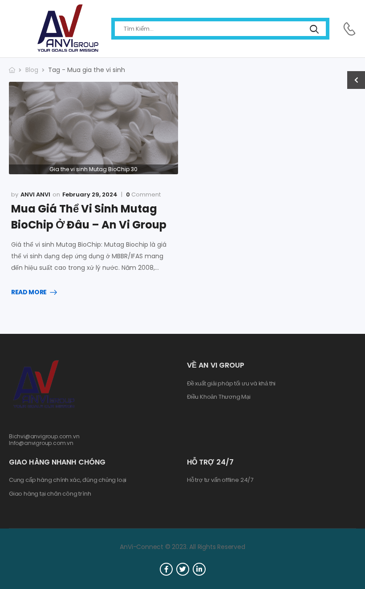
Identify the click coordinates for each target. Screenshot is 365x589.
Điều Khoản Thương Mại (219, 397)
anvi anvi (35, 194)
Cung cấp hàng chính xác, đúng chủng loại (67, 480)
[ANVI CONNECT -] (67, 28)
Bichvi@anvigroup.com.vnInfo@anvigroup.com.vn (44, 439)
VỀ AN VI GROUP (215, 365)
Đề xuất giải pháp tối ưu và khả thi (231, 383)
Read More (29, 292)
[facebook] (166, 569)
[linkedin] (199, 569)
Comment (143, 194)
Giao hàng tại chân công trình (50, 493)
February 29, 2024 (90, 194)
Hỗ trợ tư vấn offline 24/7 (220, 480)
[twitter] (182, 569)
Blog (31, 69)
